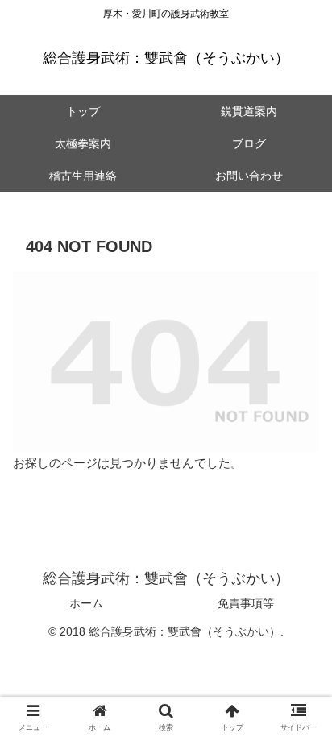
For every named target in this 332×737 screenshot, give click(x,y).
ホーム (86, 603)
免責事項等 (246, 603)
